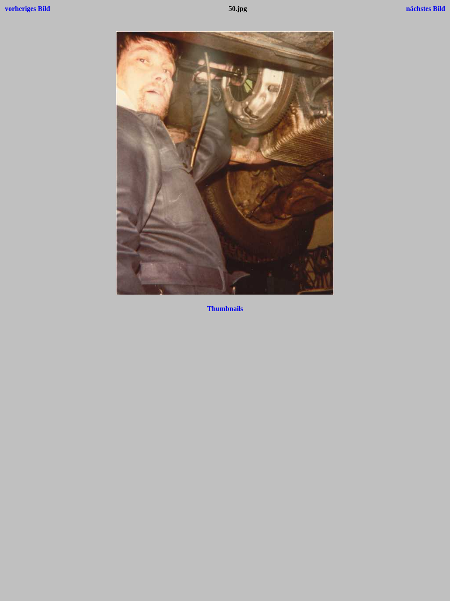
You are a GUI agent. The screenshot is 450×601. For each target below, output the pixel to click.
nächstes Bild (425, 8)
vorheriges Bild (27, 8)
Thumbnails (225, 308)
